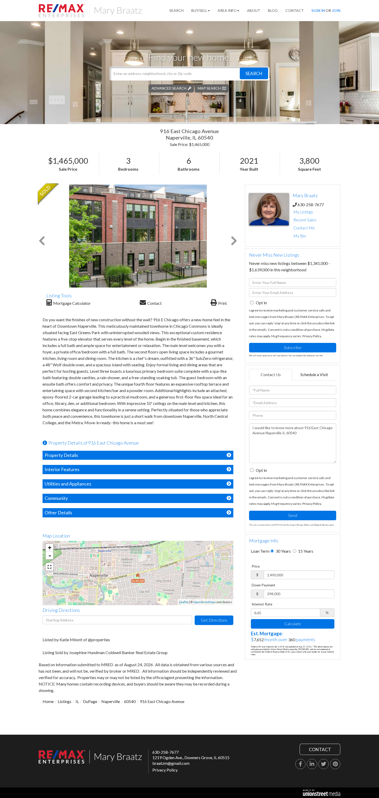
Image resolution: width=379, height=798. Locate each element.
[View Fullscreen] (49, 567)
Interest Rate (262, 604)
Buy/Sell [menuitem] (199, 10)
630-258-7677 (311, 204)
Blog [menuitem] (273, 10)
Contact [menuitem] (294, 10)
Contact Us (271, 374)
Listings (64, 701)
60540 (130, 701)
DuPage (90, 701)
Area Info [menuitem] (227, 10)
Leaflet (183, 602)
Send (292, 515)
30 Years (283, 551)
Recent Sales (304, 219)
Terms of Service (321, 525)
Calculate (292, 623)
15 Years (305, 551)
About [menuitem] (253, 10)
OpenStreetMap (204, 602)
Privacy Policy (311, 336)
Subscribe (292, 347)
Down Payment (263, 585)
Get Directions (214, 620)
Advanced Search (169, 88)
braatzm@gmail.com (171, 763)
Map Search (209, 88)
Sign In (318, 10)
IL (77, 701)
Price (256, 566)
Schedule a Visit (314, 374)
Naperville (110, 701)
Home (48, 701)
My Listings (303, 211)
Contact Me (304, 227)
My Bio (299, 235)
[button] (254, 73)
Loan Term (260, 551)
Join (336, 10)
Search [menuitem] (176, 10)
